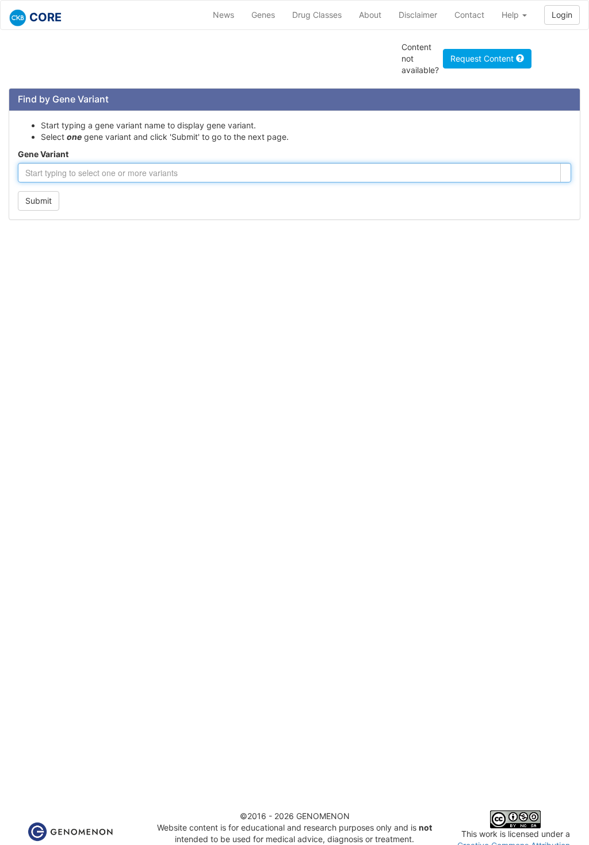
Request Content (483, 58)
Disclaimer (418, 15)
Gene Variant (43, 154)
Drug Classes (317, 15)
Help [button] (511, 15)
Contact (469, 15)
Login (562, 15)
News (223, 15)
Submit (38, 200)
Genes (263, 15)
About (370, 15)
